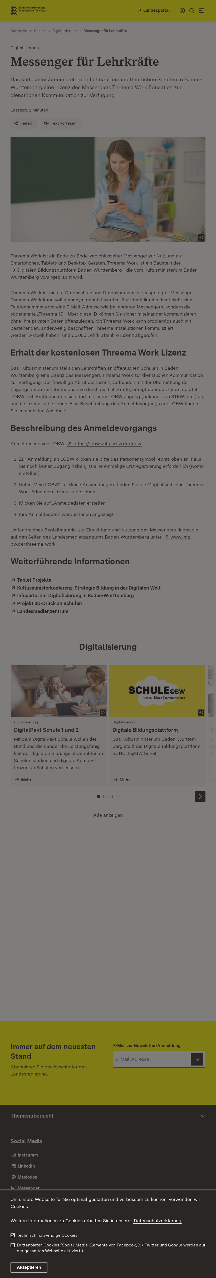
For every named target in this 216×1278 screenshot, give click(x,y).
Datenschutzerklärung (157, 1220)
